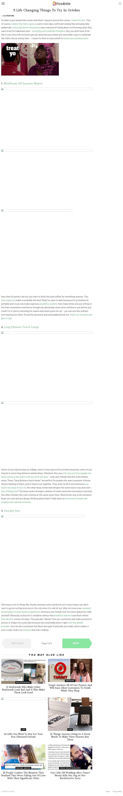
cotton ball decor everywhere (26, 27)
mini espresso (8, 300)
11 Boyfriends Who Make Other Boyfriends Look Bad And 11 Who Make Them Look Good (23, 690)
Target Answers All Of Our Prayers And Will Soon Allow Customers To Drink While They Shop (70, 688)
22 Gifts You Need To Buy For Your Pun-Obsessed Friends (23, 735)
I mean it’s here (78, 20)
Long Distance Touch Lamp (21, 327)
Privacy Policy (117, 791)
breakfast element (63, 615)
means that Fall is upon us (24, 24)
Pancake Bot (11, 510)
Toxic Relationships (70, 768)
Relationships (23, 682)
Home (108, 791)
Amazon (27, 630)
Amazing (70, 681)
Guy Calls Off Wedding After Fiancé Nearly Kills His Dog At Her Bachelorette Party (70, 775)
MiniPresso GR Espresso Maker (23, 83)
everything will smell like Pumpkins (48, 31)
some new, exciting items (76, 38)
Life (23, 729)
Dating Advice (23, 768)
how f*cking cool (9, 491)
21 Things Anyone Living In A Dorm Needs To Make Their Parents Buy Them (70, 737)
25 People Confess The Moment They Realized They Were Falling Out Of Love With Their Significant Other (23, 775)
